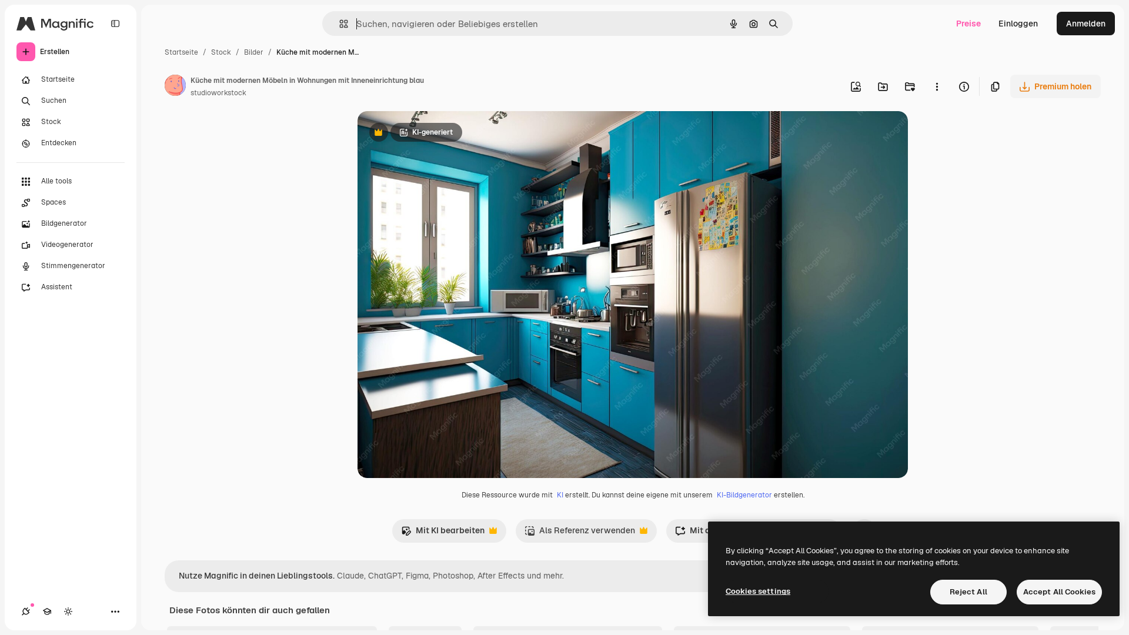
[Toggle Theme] (68, 611)
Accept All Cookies (1059, 592)
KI (560, 495)
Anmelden (1085, 23)
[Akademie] (47, 611)
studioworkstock (218, 93)
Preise (968, 23)
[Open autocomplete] (339, 23)
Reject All (968, 592)
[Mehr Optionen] (936, 86)
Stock (221, 52)
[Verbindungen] (25, 611)
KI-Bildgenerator (744, 495)
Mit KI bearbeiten (443, 533)
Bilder (253, 52)
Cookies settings (758, 591)
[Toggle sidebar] (115, 23)
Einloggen (1018, 23)
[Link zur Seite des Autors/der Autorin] (175, 87)
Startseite (181, 52)
